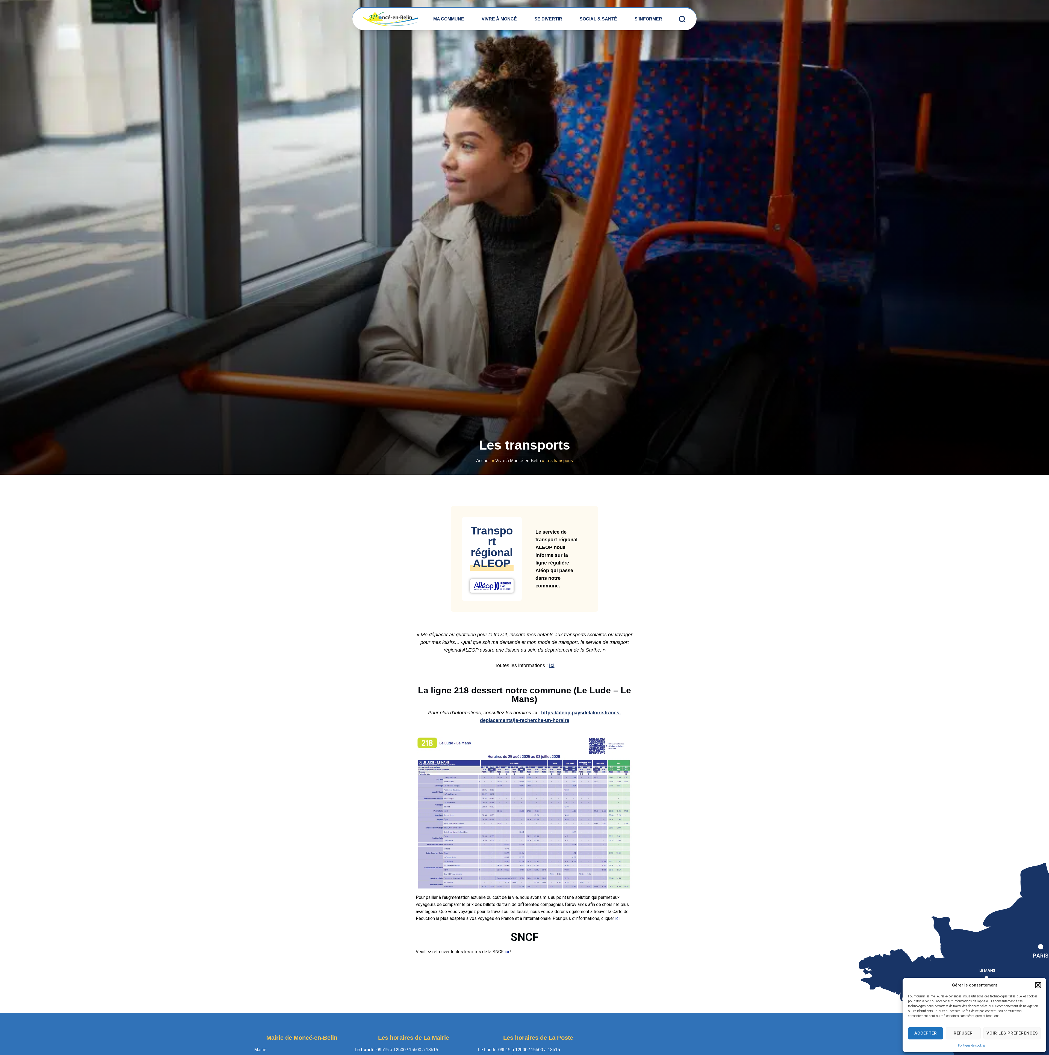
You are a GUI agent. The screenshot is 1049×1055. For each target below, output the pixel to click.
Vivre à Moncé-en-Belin (518, 460)
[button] (1038, 985)
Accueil (483, 460)
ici (552, 665)
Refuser (963, 1033)
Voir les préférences (1012, 1033)
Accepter (925, 1033)
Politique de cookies (972, 1045)
